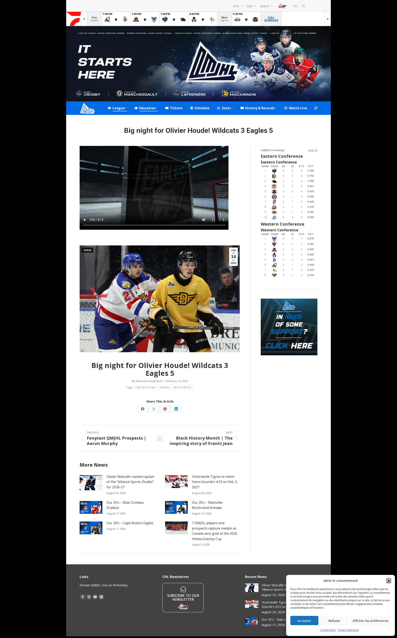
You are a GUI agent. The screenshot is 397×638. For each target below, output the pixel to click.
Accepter (304, 621)
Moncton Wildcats (182, 387)
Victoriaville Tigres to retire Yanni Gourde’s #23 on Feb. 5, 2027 (215, 481)
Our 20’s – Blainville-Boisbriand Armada (207, 505)
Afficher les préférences (371, 621)
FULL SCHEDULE (271, 19)
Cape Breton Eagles (145, 387)
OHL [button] (250, 6)
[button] (389, 581)
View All (312, 150)
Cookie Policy (328, 630)
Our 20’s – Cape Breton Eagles (129, 523)
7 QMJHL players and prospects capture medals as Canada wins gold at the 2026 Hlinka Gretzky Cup (214, 531)
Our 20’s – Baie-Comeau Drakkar (125, 505)
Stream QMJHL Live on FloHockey (104, 585)
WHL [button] (236, 6)
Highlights (165, 387)
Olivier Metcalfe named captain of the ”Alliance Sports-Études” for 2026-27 (130, 481)
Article (87, 250)
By (147, 381)
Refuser (334, 621)
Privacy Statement (348, 630)
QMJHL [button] (265, 6)
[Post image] (91, 482)
